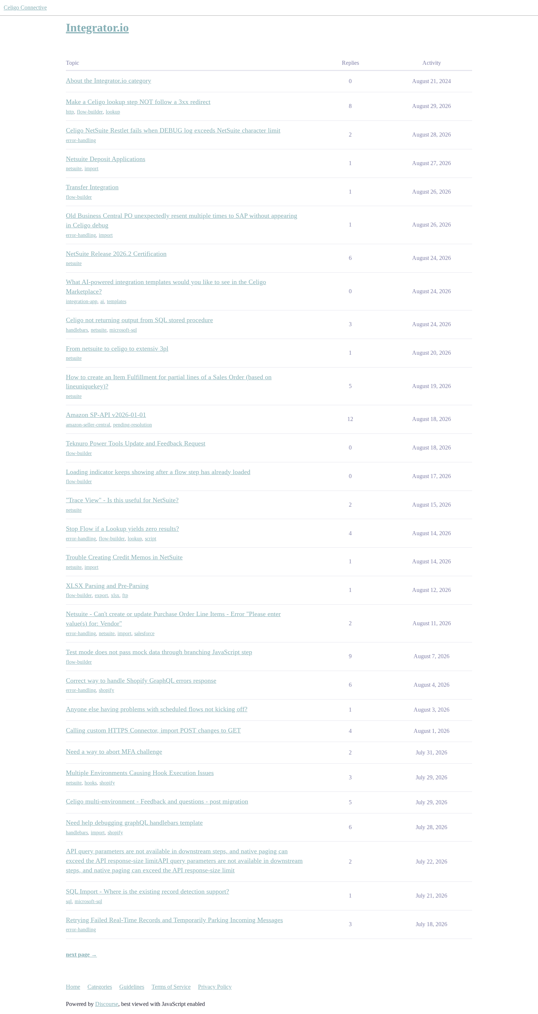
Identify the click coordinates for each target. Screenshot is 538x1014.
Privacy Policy (215, 987)
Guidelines (131, 987)
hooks (91, 783)
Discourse (106, 1004)
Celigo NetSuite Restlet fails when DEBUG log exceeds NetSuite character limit (173, 130)
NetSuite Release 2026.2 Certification (116, 253)
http (70, 112)
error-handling (81, 140)
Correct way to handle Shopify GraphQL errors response (141, 680)
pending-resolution (132, 425)
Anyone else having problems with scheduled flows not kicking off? (156, 709)
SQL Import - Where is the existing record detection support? (147, 891)
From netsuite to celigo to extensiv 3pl (117, 348)
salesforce (144, 633)
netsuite (74, 168)
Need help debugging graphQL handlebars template (134, 822)
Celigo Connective (25, 7)
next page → (81, 954)
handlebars (77, 330)
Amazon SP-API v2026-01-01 (106, 414)
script (150, 538)
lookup (113, 112)
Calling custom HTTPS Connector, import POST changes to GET (153, 730)
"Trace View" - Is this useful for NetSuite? (122, 500)
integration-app (81, 301)
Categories (99, 987)
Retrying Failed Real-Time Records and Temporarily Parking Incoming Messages (174, 920)
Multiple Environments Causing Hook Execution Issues (140, 772)
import (91, 168)
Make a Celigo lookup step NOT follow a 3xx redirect (138, 101)
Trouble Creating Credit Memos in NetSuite (124, 557)
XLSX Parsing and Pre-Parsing (107, 585)
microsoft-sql (123, 330)
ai (102, 301)
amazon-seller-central (88, 425)
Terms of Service (171, 987)
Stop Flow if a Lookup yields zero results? (122, 528)
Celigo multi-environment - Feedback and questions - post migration (157, 801)
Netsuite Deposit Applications (105, 159)
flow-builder (90, 112)
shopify (106, 690)
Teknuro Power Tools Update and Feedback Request (135, 443)
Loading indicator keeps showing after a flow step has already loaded (158, 472)
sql (69, 901)
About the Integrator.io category (108, 80)
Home (73, 987)
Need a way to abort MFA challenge (114, 751)
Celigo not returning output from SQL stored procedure (139, 320)
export (101, 595)
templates (116, 301)
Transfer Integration (92, 187)
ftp (125, 595)
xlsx (115, 595)
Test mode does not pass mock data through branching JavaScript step (159, 652)
